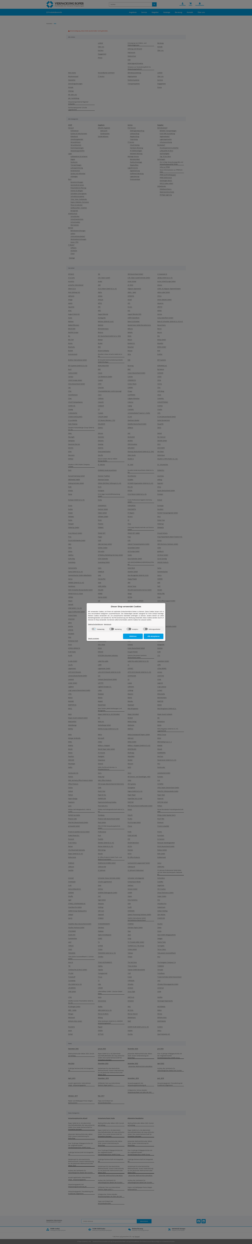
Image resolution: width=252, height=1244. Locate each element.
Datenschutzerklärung (95, 624)
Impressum (107, 624)
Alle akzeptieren (154, 636)
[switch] (94, 629)
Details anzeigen (93, 638)
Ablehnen (133, 636)
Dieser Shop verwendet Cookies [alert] (126, 606)
